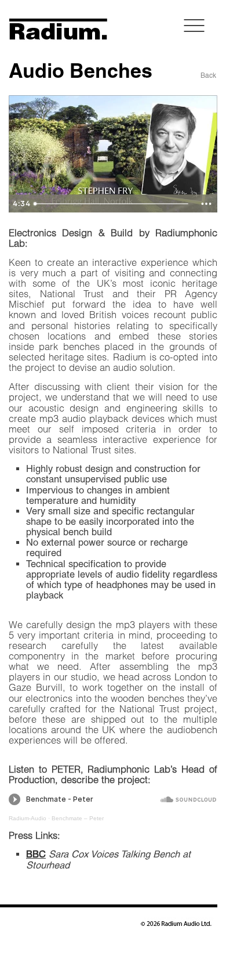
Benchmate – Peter (78, 818)
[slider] (112, 203)
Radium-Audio (27, 818)
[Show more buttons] (206, 203)
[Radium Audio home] (49, 37)
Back (208, 75)
